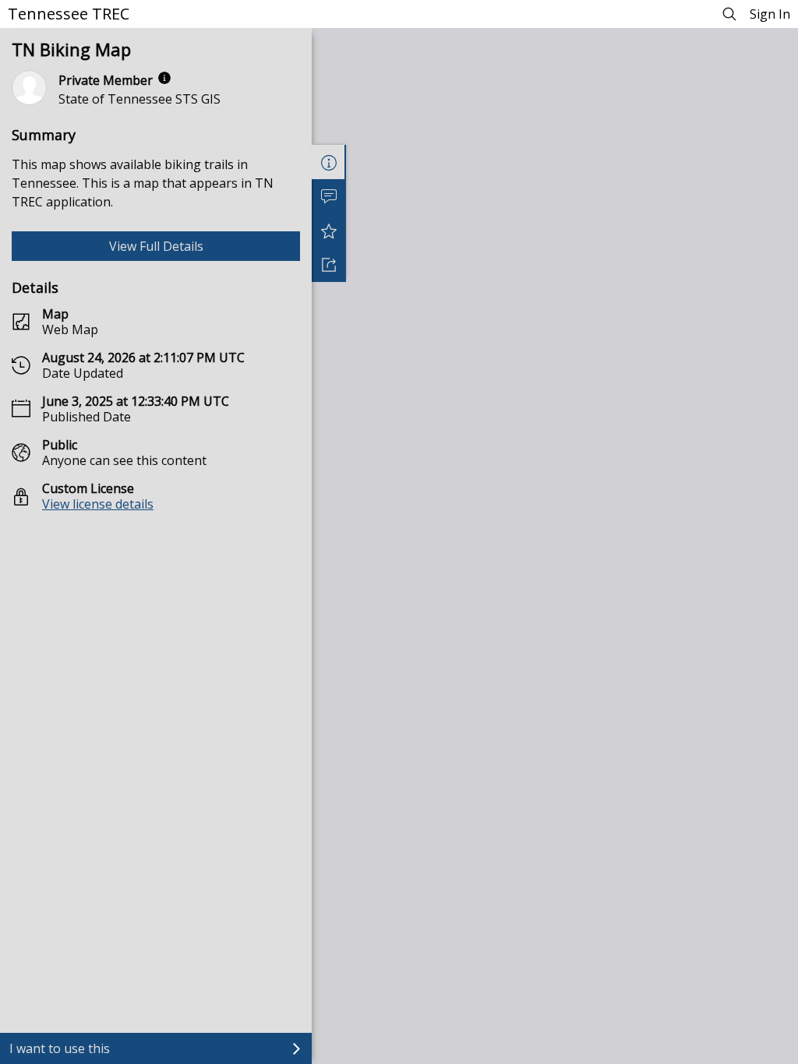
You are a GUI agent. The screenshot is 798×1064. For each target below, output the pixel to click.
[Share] (329, 265)
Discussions (329, 196)
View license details (98, 504)
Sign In (770, 14)
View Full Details (156, 246)
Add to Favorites (329, 230)
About (329, 162)
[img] (164, 78)
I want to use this (59, 1048)
